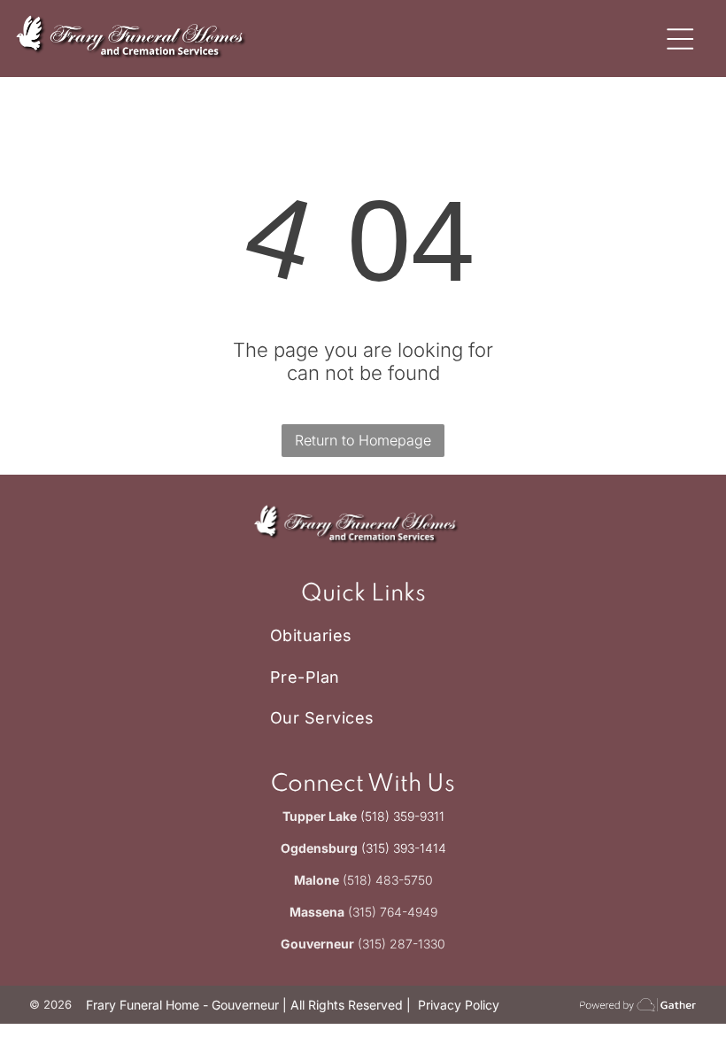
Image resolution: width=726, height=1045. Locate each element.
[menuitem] (363, 635)
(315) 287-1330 (401, 943)
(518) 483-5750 (388, 879)
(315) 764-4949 (392, 911)
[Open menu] (680, 39)
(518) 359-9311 (402, 816)
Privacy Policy (458, 1004)
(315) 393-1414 (403, 847)
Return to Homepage (363, 440)
